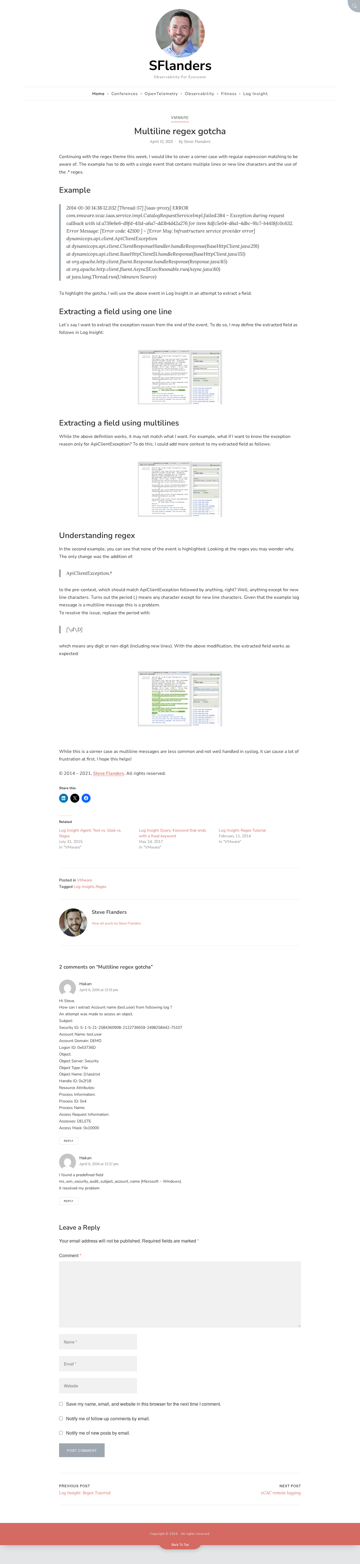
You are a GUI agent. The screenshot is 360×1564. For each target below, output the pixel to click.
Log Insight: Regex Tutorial (242, 830)
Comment (70, 1255)
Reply (68, 1141)
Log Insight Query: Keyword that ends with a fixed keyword (172, 833)
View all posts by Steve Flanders (116, 923)
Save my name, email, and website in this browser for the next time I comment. (143, 1404)
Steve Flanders (197, 141)
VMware (180, 117)
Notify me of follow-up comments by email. (108, 1418)
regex (101, 886)
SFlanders (180, 65)
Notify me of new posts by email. (98, 1433)
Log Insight (84, 886)
